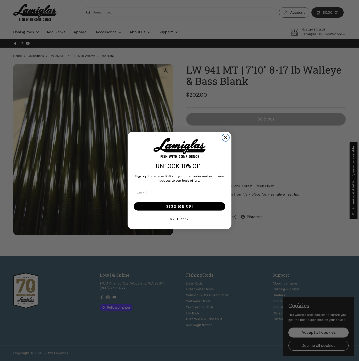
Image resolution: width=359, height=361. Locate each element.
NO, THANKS (179, 219)
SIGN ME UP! (179, 206)
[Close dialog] (225, 137)
